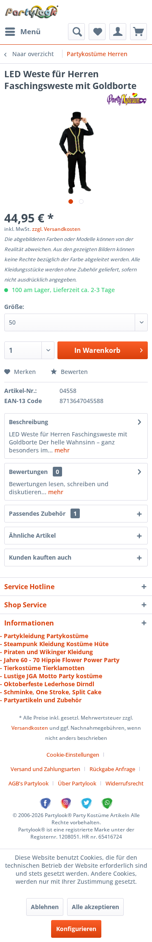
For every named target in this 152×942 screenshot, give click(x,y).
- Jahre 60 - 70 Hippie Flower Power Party (59, 660)
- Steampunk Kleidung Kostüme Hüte (54, 644)
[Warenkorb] (138, 31)
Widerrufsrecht (125, 783)
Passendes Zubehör (43, 513)
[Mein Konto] (117, 31)
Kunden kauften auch (40, 557)
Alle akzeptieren (95, 907)
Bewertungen (28, 472)
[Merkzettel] (97, 31)
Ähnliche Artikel (32, 535)
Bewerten (73, 372)
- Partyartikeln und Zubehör (40, 700)
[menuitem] (22, 31)
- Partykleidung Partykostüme (44, 636)
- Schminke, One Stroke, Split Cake (50, 692)
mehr (61, 450)
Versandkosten (29, 727)
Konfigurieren (76, 929)
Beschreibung (28, 422)
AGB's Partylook (28, 783)
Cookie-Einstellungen (72, 754)
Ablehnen (45, 907)
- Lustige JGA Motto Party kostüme (51, 676)
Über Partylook (77, 783)
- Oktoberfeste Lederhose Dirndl (47, 684)
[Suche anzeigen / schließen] (76, 31)
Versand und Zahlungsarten (45, 769)
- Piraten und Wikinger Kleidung (46, 652)
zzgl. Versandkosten (56, 229)
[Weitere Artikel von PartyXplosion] (126, 99)
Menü (30, 31)
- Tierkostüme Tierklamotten (42, 668)
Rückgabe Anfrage (112, 769)
